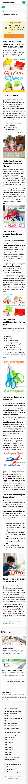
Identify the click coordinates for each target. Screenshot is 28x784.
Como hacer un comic (10, 723)
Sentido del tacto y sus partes (12, 772)
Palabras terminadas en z (11, 757)
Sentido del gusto (9, 767)
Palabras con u (8, 747)
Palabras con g (8, 742)
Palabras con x (8, 752)
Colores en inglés (9, 721)
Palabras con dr (8, 740)
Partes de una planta (10, 762)
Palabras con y (8, 754)
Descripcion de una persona (12, 735)
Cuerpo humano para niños (12, 732)
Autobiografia (8, 716)
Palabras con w (8, 749)
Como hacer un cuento (10, 726)
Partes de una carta (9, 759)
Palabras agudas (9, 737)
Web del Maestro (9, 2)
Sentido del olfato (9, 769)
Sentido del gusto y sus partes (12, 764)
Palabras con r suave (10, 745)
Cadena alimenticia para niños (13, 718)
